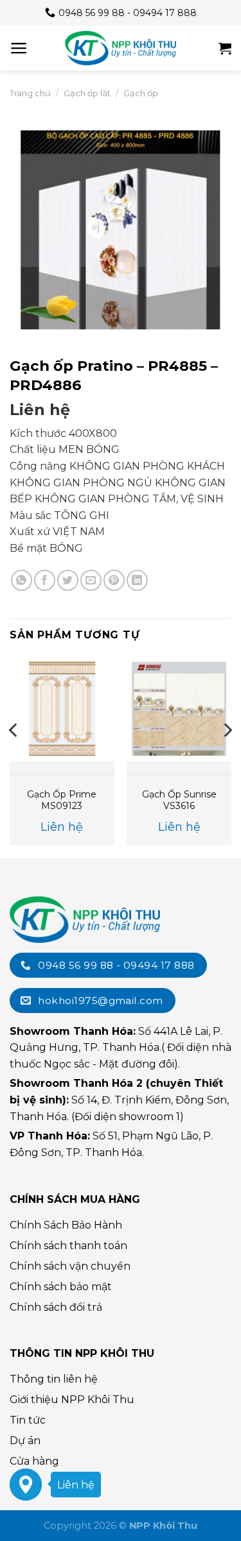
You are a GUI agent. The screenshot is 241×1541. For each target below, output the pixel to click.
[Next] (226, 755)
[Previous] (14, 755)
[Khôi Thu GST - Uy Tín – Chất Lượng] (121, 48)
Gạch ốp (140, 93)
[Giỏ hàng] (225, 48)
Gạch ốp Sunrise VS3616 (179, 800)
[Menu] (19, 48)
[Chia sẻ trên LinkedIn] (137, 580)
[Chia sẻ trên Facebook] (44, 580)
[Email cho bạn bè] (91, 580)
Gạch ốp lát (87, 93)
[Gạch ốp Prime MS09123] (62, 708)
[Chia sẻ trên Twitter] (67, 580)
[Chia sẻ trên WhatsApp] (21, 580)
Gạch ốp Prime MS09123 (61, 800)
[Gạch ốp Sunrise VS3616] (179, 708)
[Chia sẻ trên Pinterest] (114, 580)
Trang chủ (30, 93)
